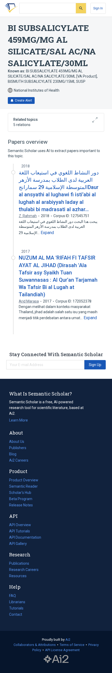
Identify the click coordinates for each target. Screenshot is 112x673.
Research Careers (24, 570)
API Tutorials (19, 531)
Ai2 (67, 639)
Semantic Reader (23, 486)
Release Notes (21, 505)
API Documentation (25, 537)
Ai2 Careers (18, 460)
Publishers (17, 448)
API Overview (20, 525)
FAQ (12, 596)
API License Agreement (62, 650)
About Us (16, 441)
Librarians (17, 602)
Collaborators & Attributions (35, 645)
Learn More (18, 420)
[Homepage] (10, 8)
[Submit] (81, 8)
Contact (15, 614)
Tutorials (16, 608)
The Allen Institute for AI (56, 659)
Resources (18, 576)
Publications (19, 564)
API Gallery (18, 544)
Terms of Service (72, 645)
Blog (15, 454)
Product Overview (23, 480)
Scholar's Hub (20, 492)
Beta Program (20, 499)
